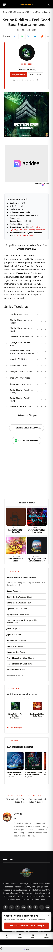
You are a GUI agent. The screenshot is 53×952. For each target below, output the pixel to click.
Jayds (25, 230)
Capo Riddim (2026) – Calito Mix (16, 531)
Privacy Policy (25, 931)
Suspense (14, 384)
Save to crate (35, 75)
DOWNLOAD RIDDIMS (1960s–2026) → (26, 925)
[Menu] (4, 5)
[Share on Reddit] (42, 36)
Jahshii (19, 230)
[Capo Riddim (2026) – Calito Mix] (16, 516)
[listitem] (15, 765)
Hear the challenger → (15, 728)
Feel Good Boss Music (20, 350)
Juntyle (13, 371)
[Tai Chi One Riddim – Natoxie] (16, 544)
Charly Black (36, 227)
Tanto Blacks (40, 230)
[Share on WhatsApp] (22, 36)
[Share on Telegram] (35, 36)
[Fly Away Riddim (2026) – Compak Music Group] (37, 544)
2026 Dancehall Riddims (34, 12)
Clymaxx (13, 230)
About (14, 931)
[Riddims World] (26, 4)
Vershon (14, 406)
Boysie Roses (16, 314)
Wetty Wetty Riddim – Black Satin (37, 531)
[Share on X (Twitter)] (28, 36)
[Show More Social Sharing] (48, 36)
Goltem (22, 30)
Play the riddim (18, 75)
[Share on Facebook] (15, 36)
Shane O (31, 230)
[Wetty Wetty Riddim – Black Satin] (37, 516)
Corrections (39, 931)
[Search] (49, 5)
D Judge (13, 342)
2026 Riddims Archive (16, 12)
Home (5, 12)
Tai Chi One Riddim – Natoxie (15, 560)
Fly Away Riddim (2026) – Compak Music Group (37, 560)
